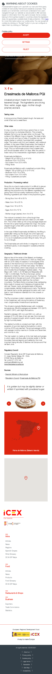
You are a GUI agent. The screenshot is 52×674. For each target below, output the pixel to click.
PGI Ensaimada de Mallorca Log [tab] (26, 407)
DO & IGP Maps (11, 557)
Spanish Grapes (11, 551)
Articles (8, 541)
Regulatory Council (12, 378)
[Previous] (9, 403)
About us (26, 652)
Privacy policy (26, 655)
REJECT (26, 49)
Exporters (8, 604)
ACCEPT (26, 35)
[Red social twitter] (5, 89)
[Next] (43, 403)
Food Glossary (10, 581)
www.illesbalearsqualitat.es (14, 364)
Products (8, 578)
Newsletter (26, 664)
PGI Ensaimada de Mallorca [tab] (25, 407)
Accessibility (26, 671)
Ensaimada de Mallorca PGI (30, 378)
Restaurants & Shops (14, 593)
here (46, 19)
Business (9, 600)
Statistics (8, 611)
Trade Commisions (12, 607)
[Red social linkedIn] (11, 89)
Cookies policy (7, 31)
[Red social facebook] (8, 89)
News (7, 544)
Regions (8, 548)
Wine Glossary (10, 554)
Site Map (26, 668)
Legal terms (26, 661)
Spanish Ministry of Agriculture (16, 374)
